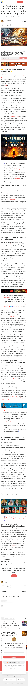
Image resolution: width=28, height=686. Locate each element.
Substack (7, 683)
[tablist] (7, 601)
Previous (5, 591)
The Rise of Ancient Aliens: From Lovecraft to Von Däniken (10, 622)
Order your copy (17, 307)
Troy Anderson (7, 20)
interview (17, 178)
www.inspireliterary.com (10, 422)
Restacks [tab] (10, 601)
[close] (24, 638)
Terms (18, 675)
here (6, 85)
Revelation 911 (7, 297)
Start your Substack (10, 679)
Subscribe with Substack (15, 662)
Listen (25, 21)
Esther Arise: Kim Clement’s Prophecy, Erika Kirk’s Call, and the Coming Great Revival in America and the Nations (10, 633)
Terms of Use (21, 665)
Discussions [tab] (11, 618)
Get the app (20, 679)
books (13, 545)
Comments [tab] (4, 601)
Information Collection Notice (18, 666)
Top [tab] (2, 618)
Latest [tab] (6, 618)
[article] (14, 625)
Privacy (15, 675)
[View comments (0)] (7, 25)
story (20, 180)
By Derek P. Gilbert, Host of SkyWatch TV (10, 625)
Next (23, 591)
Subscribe (20, 2)
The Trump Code (14, 116)
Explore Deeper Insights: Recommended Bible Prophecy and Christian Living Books (15, 518)
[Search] (25, 618)
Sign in (25, 2)
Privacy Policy (15, 668)
